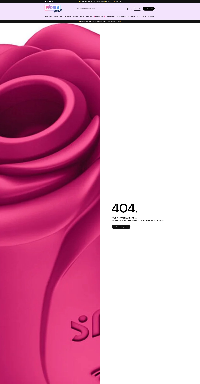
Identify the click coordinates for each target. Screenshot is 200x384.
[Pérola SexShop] (53, 8)
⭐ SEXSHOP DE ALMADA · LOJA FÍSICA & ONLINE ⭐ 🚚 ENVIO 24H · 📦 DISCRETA (100, 1)
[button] (127, 8)
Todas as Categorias (121, 227)
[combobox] (102, 8)
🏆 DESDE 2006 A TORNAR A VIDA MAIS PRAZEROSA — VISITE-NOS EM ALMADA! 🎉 (100, 21)
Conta (138, 8)
